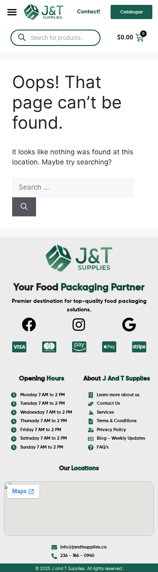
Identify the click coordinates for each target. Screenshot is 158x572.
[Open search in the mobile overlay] (55, 37)
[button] (12, 12)
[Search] (24, 207)
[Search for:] (72, 187)
